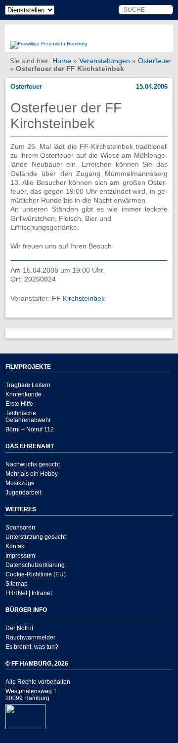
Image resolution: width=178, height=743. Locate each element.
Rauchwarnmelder (30, 637)
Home (61, 61)
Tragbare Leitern (27, 385)
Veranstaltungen (104, 61)
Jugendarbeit (23, 492)
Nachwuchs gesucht (32, 464)
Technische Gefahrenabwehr (28, 417)
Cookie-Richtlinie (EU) (35, 574)
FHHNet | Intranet (28, 593)
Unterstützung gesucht (35, 536)
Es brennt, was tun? (31, 646)
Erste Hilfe (19, 403)
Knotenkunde (23, 394)
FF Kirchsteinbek (78, 298)
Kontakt (15, 546)
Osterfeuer (155, 61)
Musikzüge (20, 483)
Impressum (20, 555)
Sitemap (16, 583)
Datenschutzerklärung (35, 565)
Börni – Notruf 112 (29, 429)
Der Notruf (19, 628)
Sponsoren (20, 527)
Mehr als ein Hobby (31, 473)
